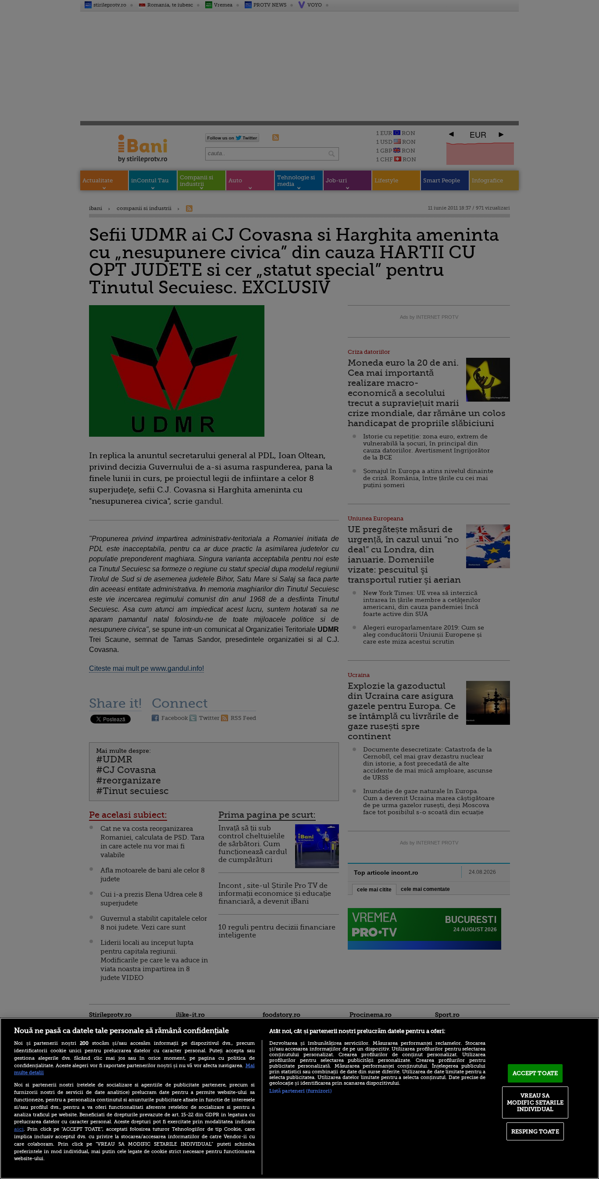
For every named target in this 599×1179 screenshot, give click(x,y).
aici (19, 1129)
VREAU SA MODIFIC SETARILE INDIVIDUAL (535, 1102)
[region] (299, 1098)
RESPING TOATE (535, 1131)
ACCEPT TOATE (535, 1073)
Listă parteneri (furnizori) (300, 1091)
